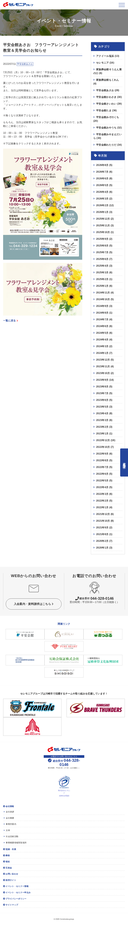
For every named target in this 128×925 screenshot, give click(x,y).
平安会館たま (106, 110)
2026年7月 (102, 171)
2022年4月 (102, 487)
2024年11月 (103, 292)
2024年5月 (102, 333)
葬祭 (8, 855)
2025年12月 (103, 218)
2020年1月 (102, 547)
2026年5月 (102, 185)
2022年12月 (103, 440)
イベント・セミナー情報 (17, 886)
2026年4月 (102, 192)
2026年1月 (102, 212)
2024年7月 (102, 319)
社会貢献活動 (12, 836)
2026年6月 (102, 178)
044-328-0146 (96, 598)
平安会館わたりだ (109, 144)
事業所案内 (11, 824)
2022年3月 (102, 494)
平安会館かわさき (109, 97)
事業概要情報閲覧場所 (16, 842)
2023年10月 (103, 373)
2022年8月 (102, 460)
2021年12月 (103, 514)
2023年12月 (103, 359)
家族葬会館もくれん (106, 82)
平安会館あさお (107, 90)
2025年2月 (102, 279)
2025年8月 (102, 245)
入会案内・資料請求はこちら (32, 603)
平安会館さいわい (109, 103)
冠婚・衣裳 (11, 849)
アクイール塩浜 (107, 56)
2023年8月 (102, 386)
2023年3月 (102, 420)
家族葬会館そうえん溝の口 (107, 71)
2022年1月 (102, 507)
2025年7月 (102, 252)
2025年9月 (102, 239)
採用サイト (11, 880)
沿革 (8, 830)
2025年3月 (102, 272)
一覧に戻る (9, 320)
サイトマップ (12, 905)
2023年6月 (102, 400)
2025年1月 (102, 286)
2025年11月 (103, 225)
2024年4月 (102, 339)
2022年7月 (102, 467)
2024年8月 (102, 312)
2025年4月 (102, 265)
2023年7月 (102, 393)
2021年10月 (103, 520)
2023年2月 (102, 427)
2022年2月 (102, 500)
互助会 (9, 868)
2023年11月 (103, 366)
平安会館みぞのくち (106, 119)
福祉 (8, 861)
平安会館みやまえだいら (107, 136)
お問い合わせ (12, 874)
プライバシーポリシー (16, 899)
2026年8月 (102, 165)
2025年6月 (102, 259)
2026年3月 (102, 198)
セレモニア (105, 62)
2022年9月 (102, 453)
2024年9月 (102, 306)
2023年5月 (102, 406)
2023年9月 (102, 380)
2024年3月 (102, 346)
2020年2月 (102, 541)
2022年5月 (102, 480)
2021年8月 (102, 534)
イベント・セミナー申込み (18, 892)
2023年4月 (102, 413)
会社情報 (10, 806)
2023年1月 (102, 433)
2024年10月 (103, 299)
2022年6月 (102, 473)
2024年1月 (102, 353)
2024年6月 (102, 326)
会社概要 (10, 818)
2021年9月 (102, 527)
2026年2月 (102, 205)
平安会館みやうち (109, 127)
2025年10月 (103, 232)
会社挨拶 (10, 812)
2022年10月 (103, 447)
